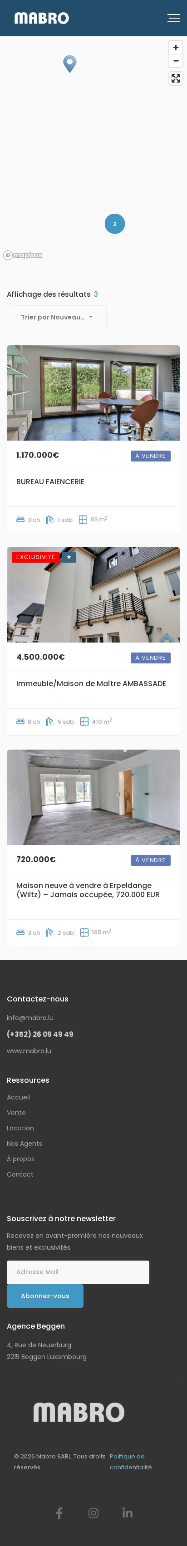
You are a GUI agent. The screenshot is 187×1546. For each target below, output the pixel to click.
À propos (20, 1158)
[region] (93, 149)
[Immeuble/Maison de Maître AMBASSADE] (93, 595)
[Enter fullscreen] (175, 78)
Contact (20, 1174)
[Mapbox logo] (23, 255)
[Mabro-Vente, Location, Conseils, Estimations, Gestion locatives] (42, 18)
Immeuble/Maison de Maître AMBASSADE (91, 683)
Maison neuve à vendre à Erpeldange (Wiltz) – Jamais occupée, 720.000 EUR (88, 889)
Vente (16, 1112)
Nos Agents (24, 1143)
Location (20, 1128)
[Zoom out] (175, 60)
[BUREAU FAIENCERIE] (93, 393)
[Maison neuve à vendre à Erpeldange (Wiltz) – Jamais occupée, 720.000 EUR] (93, 797)
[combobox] (57, 317)
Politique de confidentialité (131, 1462)
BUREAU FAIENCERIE (50, 481)
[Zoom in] (175, 47)
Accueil (18, 1097)
